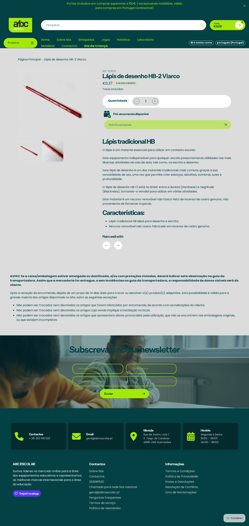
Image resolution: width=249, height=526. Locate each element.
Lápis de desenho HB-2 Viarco (65, 59)
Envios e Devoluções (179, 482)
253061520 (96, 482)
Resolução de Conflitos (181, 487)
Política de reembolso (105, 508)
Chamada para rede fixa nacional (113, 487)
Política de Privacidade (181, 476)
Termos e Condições (180, 471)
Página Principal (29, 59)
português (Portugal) (230, 42)
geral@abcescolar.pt (104, 492)
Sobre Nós (96, 471)
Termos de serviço (102, 503)
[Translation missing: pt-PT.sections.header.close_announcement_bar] (244, 6)
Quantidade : (118, 101)
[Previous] (106, 245)
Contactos (96, 476)
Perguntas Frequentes (105, 498)
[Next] (118, 245)
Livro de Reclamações (181, 492)
